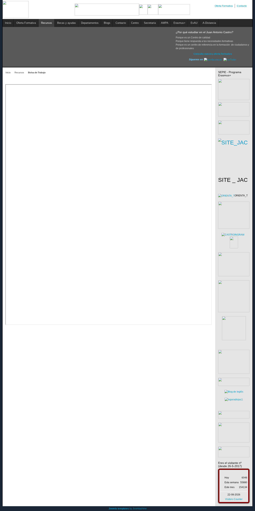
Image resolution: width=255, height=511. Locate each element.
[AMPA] (233, 361)
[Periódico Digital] (233, 414)
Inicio (8, 72)
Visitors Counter (233, 499)
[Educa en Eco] (234, 399)
